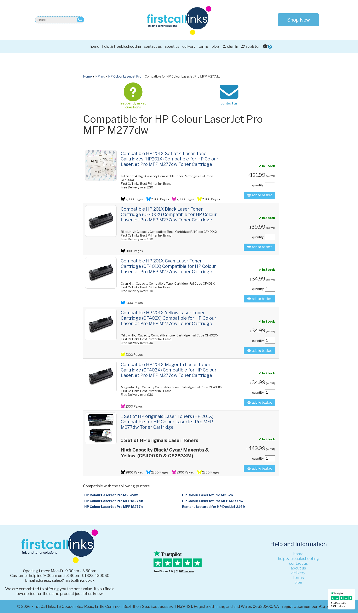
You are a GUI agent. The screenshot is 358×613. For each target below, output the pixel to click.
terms (203, 46)
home (94, 46)
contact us (153, 46)
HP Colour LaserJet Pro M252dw (111, 495)
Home (87, 76)
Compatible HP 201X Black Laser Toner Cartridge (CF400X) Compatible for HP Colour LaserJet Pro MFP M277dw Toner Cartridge (169, 214)
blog (215, 46)
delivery (188, 46)
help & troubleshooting (121, 46)
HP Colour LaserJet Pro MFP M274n (113, 501)
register (252, 46)
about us (172, 46)
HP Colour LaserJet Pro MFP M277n (113, 507)
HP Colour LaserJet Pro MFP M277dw (212, 501)
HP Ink (100, 76)
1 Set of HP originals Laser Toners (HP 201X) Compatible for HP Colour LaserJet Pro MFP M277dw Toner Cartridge (167, 422)
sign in (232, 46)
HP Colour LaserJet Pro (124, 76)
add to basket (261, 195)
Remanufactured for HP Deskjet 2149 (213, 507)
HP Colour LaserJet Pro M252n (207, 495)
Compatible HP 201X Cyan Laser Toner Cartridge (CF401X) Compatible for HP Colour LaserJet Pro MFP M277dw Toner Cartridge (168, 266)
